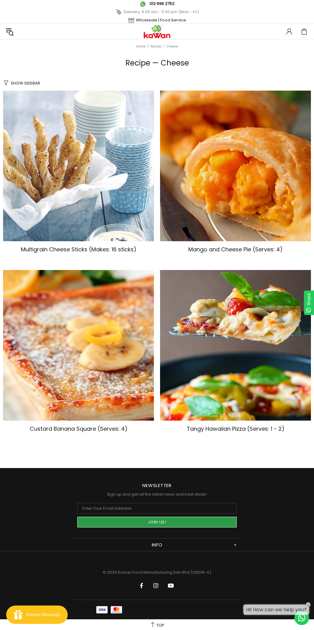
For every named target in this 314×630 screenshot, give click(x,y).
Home (140, 46)
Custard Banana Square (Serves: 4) (79, 429)
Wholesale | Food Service (161, 20)
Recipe (156, 46)
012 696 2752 (162, 3)
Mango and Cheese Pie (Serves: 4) (235, 249)
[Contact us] (301, 617)
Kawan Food (157, 31)
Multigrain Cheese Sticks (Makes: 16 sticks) (78, 249)
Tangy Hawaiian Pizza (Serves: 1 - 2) (236, 429)
